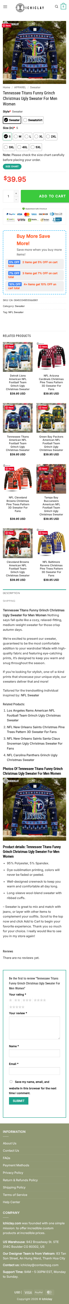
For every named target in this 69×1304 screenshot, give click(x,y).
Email (13, 1063)
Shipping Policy (14, 1187)
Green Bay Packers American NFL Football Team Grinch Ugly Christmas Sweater (51, 443)
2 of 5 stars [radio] (16, 1000)
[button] (5, 6)
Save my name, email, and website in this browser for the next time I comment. (32, 1087)
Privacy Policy (13, 1173)
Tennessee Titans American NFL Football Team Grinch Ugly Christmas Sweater (18, 443)
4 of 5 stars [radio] (39, 1000)
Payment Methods (16, 1165)
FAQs (6, 1158)
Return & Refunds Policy (20, 1180)
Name (14, 1046)
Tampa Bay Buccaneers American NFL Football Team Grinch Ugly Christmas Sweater (51, 506)
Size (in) (9, 127)
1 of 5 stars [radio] (10, 1000)
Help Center (11, 1202)
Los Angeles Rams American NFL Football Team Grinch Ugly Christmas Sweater (34, 715)
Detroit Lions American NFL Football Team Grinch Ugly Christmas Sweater (18, 382)
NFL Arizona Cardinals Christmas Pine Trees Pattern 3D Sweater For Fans (51, 382)
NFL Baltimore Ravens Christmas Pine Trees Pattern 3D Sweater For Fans (51, 568)
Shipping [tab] (9, 601)
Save (8, 25)
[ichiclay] (31, 6)
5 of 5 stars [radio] (16, 1007)
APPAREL (20, 87)
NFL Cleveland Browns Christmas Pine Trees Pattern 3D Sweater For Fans (17, 504)
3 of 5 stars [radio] (26, 1000)
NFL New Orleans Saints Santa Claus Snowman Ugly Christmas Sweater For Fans (34, 743)
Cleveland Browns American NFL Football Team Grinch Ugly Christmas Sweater (18, 568)
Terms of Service (15, 1195)
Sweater (35, 87)
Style (7, 111)
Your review (18, 1013)
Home (6, 87)
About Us (9, 1143)
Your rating (17, 994)
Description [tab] (11, 593)
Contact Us (11, 1150)
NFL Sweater (16, 312)
